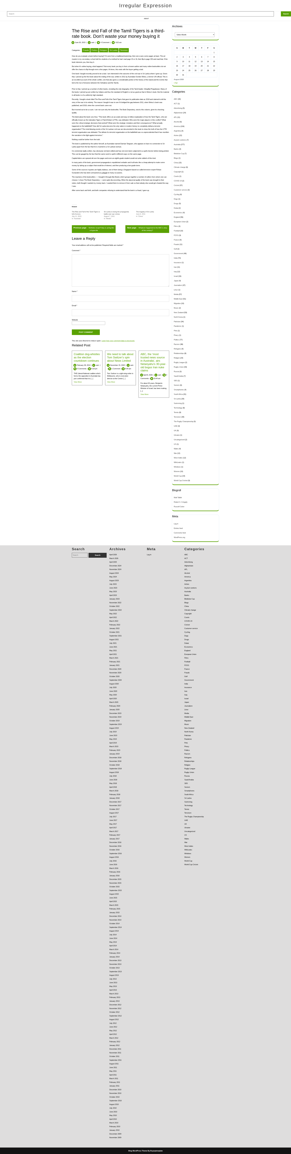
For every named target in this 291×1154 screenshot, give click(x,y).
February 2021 (114, 662)
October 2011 (114, 1056)
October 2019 (114, 721)
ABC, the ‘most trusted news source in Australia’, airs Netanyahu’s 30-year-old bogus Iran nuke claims (153, 362)
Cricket (176, 185)
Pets (175, 331)
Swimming (178, 403)
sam (92, 42)
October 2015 (114, 887)
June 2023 (113, 588)
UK (175, 430)
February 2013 (114, 997)
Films (176, 226)
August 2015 (114, 894)
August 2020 (114, 684)
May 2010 (113, 1115)
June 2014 (113, 938)
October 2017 (114, 809)
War (175, 453)
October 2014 (114, 923)
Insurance (177, 262)
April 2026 (113, 555)
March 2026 (113, 558)
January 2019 (114, 754)
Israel (176, 276)
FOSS (176, 235)
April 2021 (113, 654)
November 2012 (115, 1008)
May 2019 (113, 739)
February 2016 (114, 872)
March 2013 (113, 994)
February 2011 (114, 1082)
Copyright (177, 172)
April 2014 (113, 946)
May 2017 (113, 824)
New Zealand (179, 312)
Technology (178, 408)
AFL (175, 117)
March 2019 (113, 746)
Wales (176, 449)
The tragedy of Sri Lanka (145, 212)
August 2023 (114, 580)
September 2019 (115, 724)
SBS (175, 381)
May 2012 (113, 1031)
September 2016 (115, 853)
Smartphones (179, 390)
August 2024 (114, 573)
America (177, 126)
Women (177, 471)
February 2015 (114, 909)
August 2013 (114, 975)
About (146, 18)
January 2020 (114, 709)
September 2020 (115, 680)
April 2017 (113, 828)
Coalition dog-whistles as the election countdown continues (87, 357)
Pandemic (177, 326)
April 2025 (113, 562)
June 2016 (113, 864)
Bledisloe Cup (179, 153)
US (175, 444)
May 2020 (113, 695)
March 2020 (113, 702)
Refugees (177, 349)
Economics (178, 213)
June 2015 (113, 898)
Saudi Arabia (178, 376)
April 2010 (113, 1119)
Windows (177, 467)
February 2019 (114, 750)
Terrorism (124, 50)
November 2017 (115, 805)
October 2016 (114, 850)
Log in (176, 524)
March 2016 (113, 868)
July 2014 (113, 935)
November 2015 (115, 883)
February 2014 (114, 953)
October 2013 (114, 968)
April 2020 (113, 698)
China (176, 163)
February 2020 (114, 706)
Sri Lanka (113, 50)
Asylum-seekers (180, 140)
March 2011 (113, 1078)
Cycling (176, 194)
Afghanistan (178, 113)
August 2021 (114, 639)
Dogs (176, 199)
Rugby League (179, 362)
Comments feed (180, 533)
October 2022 (114, 606)
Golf (175, 249)
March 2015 (113, 905)
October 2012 (114, 1012)
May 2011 (113, 1071)
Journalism (178, 285)
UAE (175, 426)
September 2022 (115, 610)
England (177, 217)
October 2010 (114, 1097)
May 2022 (113, 614)
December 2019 (115, 713)
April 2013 (113, 990)
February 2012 (114, 1042)
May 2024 (113, 577)
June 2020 (113, 691)
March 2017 (113, 831)
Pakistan (177, 321)
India (175, 258)
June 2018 (113, 780)
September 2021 (115, 636)
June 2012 (113, 1027)
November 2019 (115, 717)
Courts (176, 176)
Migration (177, 303)
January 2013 (114, 1001)
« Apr (176, 83)
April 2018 (113, 787)
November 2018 (115, 761)
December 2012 (115, 1005)
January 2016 (114, 876)
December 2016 (115, 842)
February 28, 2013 (84, 365)
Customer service (180, 190)
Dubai (176, 208)
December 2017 (115, 802)
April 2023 (113, 595)
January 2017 (114, 839)
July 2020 (113, 687)
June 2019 (113, 735)
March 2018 (113, 791)
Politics (94, 50)
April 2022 (113, 617)
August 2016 (114, 857)
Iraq (175, 272)
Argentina (177, 131)
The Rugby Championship (183, 421)
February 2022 (114, 625)
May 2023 (113, 591)
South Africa (178, 394)
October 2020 (114, 676)
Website (75, 320)
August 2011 (114, 1064)
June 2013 (113, 982)
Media (176, 294)
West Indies (178, 458)
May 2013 (113, 986)
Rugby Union (178, 367)
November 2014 (115, 920)
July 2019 (113, 732)
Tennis (176, 412)
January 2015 (114, 912)
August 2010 (114, 1104)
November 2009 (115, 1137)
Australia (177, 144)
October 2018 (114, 765)
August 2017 (114, 813)
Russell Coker (179, 507)
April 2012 (113, 1034)
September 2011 (115, 1060)
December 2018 (115, 758)
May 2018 (113, 783)
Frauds (86, 50)
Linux (176, 290)
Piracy (176, 335)
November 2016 (115, 846)
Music (176, 308)
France (176, 240)
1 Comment (117, 369)
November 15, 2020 (118, 365)
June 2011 (113, 1067)
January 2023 (114, 599)
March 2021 (113, 658)
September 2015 (115, 890)
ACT (175, 104)
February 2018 (114, 794)
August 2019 (114, 728)
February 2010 (114, 1126)
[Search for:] (80, 555)
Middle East (178, 299)
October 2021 (114, 632)
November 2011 (115, 1053)
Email (74, 305)
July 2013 (113, 979)
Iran (175, 267)
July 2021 (113, 643)
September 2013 (115, 971)
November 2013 (115, 964)
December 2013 (115, 960)
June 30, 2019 (80, 42)
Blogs (176, 158)
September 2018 (115, 769)
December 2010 (115, 1090)
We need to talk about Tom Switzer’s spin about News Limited (120, 357)
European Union (180, 222)
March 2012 (113, 1038)
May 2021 (113, 650)
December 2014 (115, 916)
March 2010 (113, 1123)
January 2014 (114, 957)
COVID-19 (178, 181)
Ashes (176, 135)
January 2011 (114, 1086)
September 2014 (115, 927)
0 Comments (82, 369)
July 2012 (113, 1023)
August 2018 (114, 772)
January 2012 (114, 1045)
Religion (103, 50)
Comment (76, 250)
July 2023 (113, 584)
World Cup (178, 476)
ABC (175, 99)
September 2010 (115, 1101)
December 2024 (115, 566)
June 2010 (113, 1112)
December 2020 (115, 669)
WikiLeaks (178, 462)
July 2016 (113, 861)
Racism (177, 344)
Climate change (179, 167)
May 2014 (113, 942)
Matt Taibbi (178, 497)
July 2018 (113, 776)
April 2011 (113, 1075)
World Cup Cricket (180, 480)
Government (178, 253)
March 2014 (113, 949)
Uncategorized (179, 440)
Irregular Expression (145, 5)
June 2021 (113, 647)
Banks (176, 149)
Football (177, 231)
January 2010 (114, 1130)
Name (75, 291)
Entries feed (178, 528)
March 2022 (113, 621)
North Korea (178, 317)
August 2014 (114, 931)
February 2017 (114, 835)
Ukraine (177, 435)
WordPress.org (179, 537)
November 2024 (115, 569)
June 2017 (113, 820)
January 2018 (114, 798)
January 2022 (114, 628)
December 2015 (115, 879)
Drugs (176, 203)
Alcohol (176, 122)
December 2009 (115, 1134)
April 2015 (113, 901)
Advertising (178, 108)
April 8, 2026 (148, 375)
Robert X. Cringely (180, 502)
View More (78, 382)
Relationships (179, 353)
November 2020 (115, 673)
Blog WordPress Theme (137, 1151)
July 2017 (113, 817)
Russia (176, 371)
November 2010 (115, 1093)
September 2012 (115, 1016)
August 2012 (114, 1019)
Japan (176, 281)
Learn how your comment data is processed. (118, 341)
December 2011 (115, 1049)
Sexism (176, 385)
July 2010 (113, 1108)
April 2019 (113, 743)
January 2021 (114, 665)
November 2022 (115, 603)
